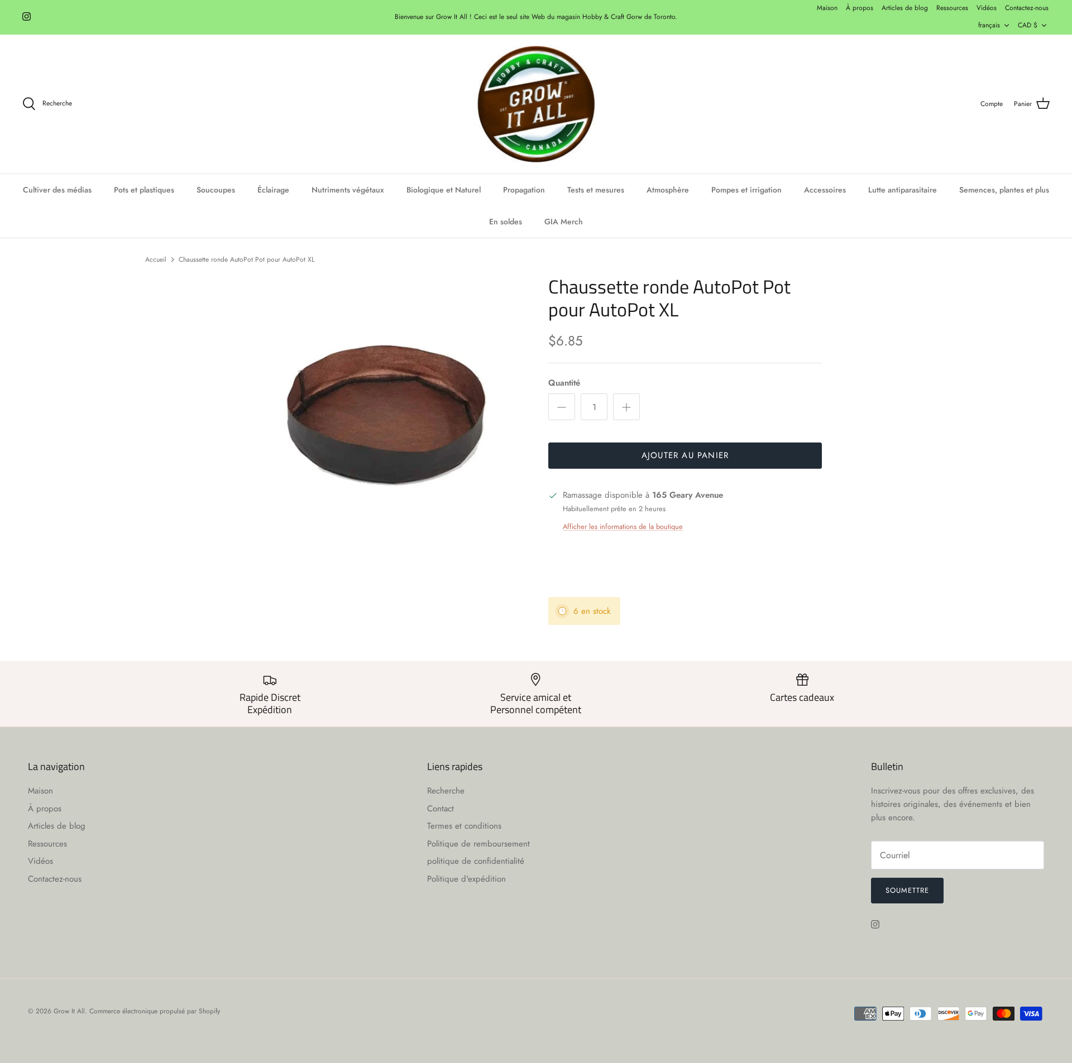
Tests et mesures (595, 189)
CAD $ (1027, 25)
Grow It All (69, 1011)
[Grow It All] (536, 104)
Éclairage (273, 189)
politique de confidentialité (475, 861)
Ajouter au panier (685, 455)
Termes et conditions (464, 826)
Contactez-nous (1027, 8)
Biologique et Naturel (443, 189)
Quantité (564, 383)
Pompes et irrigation (746, 189)
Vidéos (987, 8)
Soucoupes (216, 189)
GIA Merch (563, 221)
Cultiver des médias (57, 189)
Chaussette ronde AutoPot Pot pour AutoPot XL (246, 259)
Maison (827, 8)
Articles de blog (905, 8)
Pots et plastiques (144, 189)
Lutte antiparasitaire (902, 189)
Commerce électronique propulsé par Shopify (154, 1011)
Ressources (952, 8)
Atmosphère (668, 189)
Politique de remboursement (478, 844)
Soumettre (907, 890)
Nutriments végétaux (348, 189)
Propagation (524, 189)
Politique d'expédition (466, 879)
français (989, 25)
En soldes (505, 221)
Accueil (155, 259)
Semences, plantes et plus (1004, 189)
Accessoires (825, 189)
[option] (387, 412)
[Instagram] (26, 16)
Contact (440, 808)
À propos (859, 8)
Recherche (446, 791)
